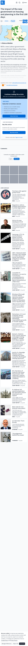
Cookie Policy (4, 640)
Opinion (6, 21)
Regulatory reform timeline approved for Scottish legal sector (19, 206)
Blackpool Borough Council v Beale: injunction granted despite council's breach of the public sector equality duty (18, 298)
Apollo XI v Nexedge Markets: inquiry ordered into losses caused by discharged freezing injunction (19, 355)
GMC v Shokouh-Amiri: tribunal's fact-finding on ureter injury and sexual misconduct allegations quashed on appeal (19, 256)
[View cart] (16, 2)
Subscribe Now (14, 116)
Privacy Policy (13, 640)
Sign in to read (19, 137)
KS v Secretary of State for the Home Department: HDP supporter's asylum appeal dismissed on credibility (18, 374)
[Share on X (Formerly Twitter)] (26, 20)
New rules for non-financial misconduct (18, 407)
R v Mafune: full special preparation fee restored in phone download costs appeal (19, 393)
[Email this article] (26, 22)
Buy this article (14, 132)
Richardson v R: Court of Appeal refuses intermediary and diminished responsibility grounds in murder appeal (19, 318)
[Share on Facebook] (24, 22)
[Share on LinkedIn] (24, 20)
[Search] (19, 2)
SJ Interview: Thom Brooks (18, 421)
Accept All (22, 643)
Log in (10, 159)
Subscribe (16, 159)
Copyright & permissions (11, 85)
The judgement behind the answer (18, 434)
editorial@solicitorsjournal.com (19, 83)
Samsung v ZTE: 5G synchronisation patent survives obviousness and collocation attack (18, 237)
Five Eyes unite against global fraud (19, 192)
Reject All (15, 643)
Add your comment (13, 21)
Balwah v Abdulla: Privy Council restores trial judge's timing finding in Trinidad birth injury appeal (19, 337)
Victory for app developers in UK (17, 221)
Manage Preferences (6, 643)
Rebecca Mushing (7, 43)
